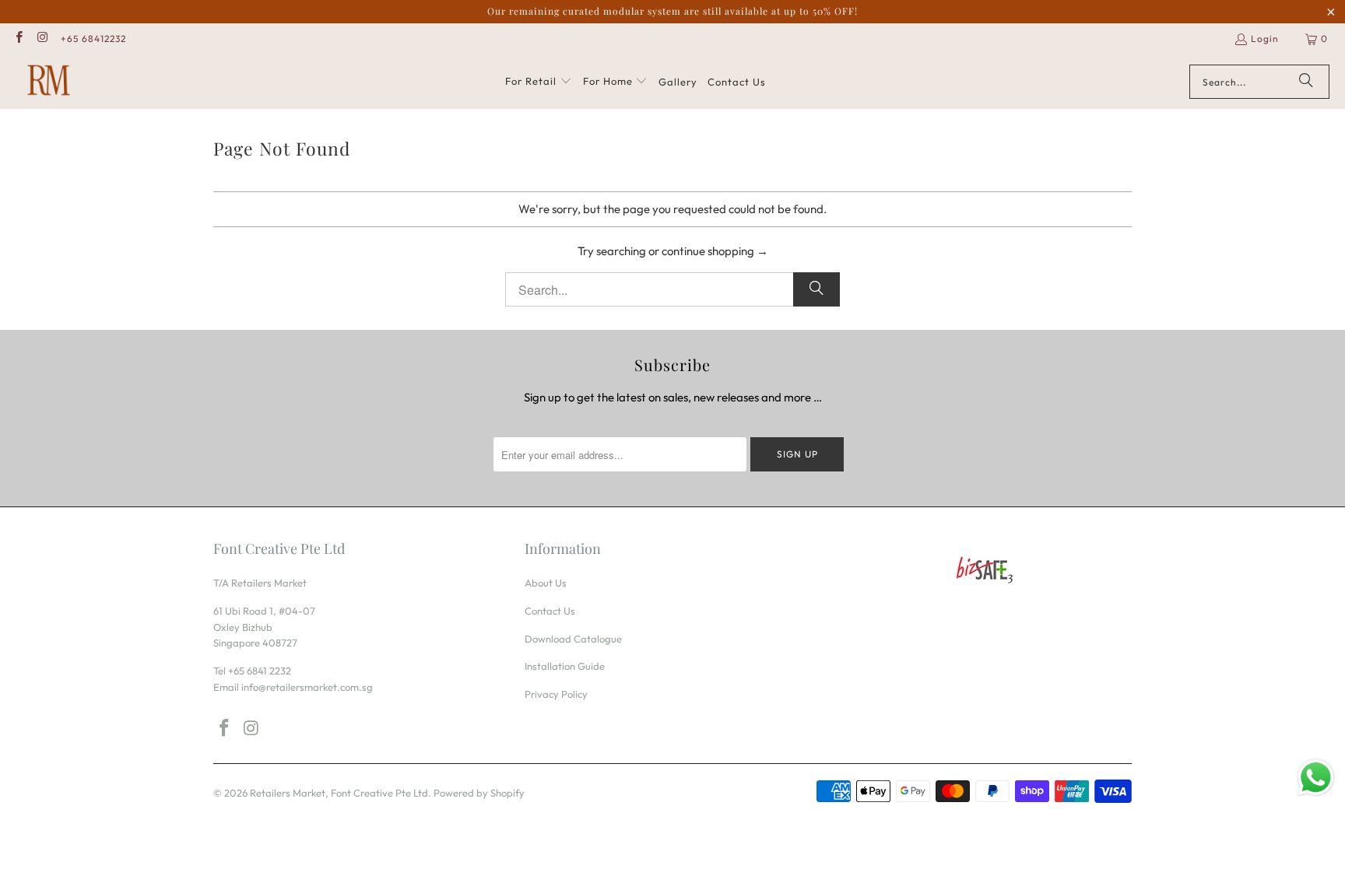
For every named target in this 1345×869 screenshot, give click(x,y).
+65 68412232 (93, 38)
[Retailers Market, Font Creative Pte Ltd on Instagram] (41, 38)
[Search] (1306, 82)
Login (1265, 38)
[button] (538, 81)
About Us (546, 582)
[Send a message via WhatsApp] (1315, 777)
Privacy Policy (556, 694)
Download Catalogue (573, 638)
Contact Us (550, 610)
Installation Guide (565, 666)
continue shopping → (715, 251)
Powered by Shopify (479, 793)
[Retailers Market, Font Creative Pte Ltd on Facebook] (18, 38)
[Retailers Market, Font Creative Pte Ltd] (49, 82)
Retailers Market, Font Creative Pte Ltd (339, 793)
